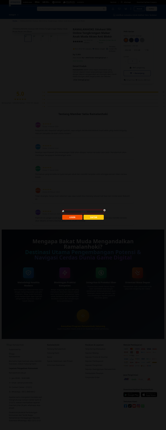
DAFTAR (93, 217)
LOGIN (72, 217)
